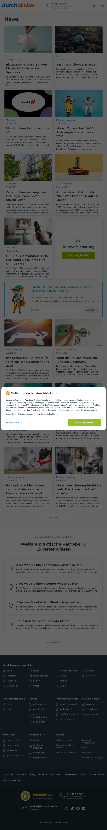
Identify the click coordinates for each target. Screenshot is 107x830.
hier (56, 414)
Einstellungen (12, 422)
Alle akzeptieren (84, 422)
